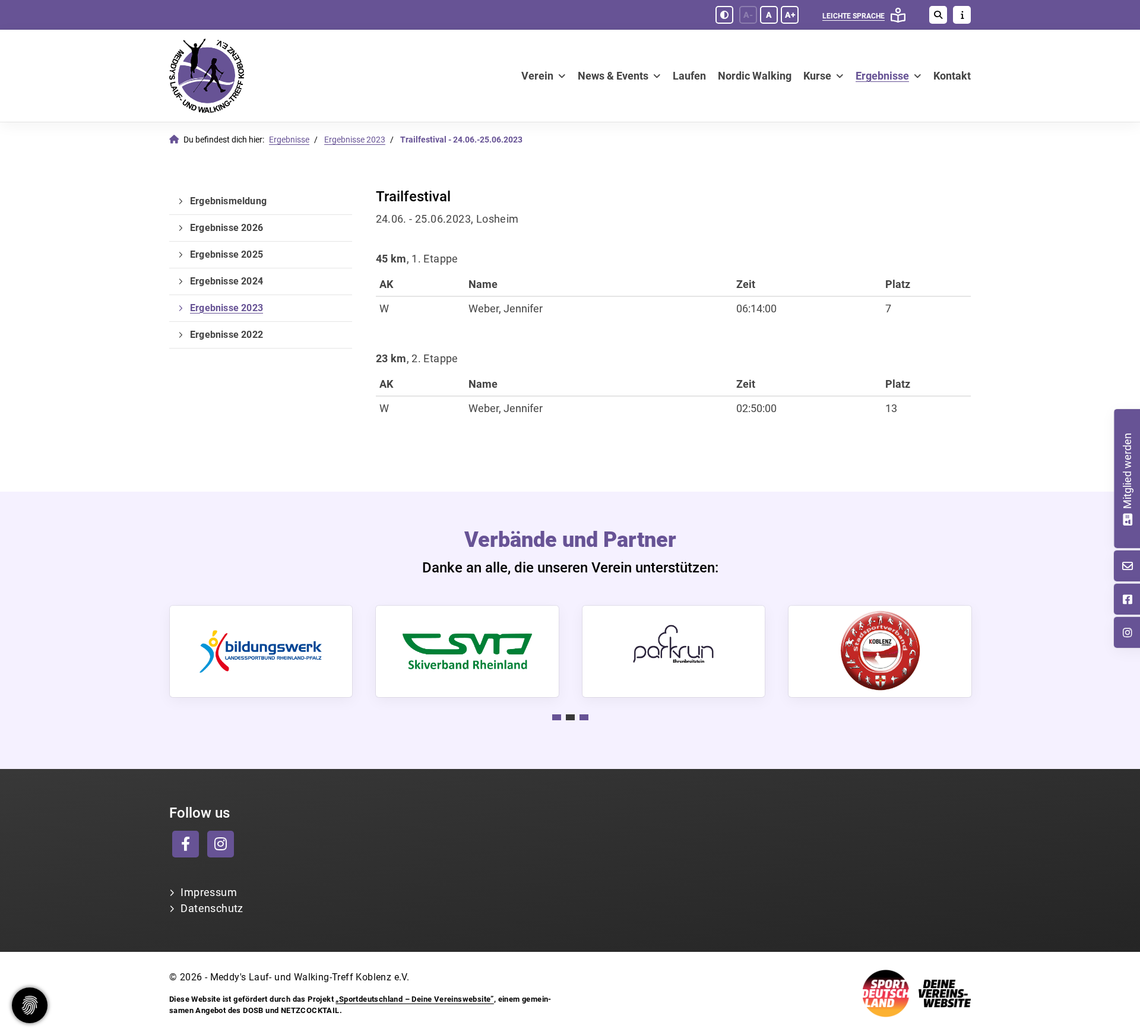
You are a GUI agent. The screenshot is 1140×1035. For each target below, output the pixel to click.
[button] (556, 717)
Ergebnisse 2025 (226, 254)
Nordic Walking (754, 75)
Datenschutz (211, 908)
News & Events (613, 75)
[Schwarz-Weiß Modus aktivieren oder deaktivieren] (724, 15)
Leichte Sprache (853, 16)
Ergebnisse (882, 75)
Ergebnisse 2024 (226, 281)
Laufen (689, 75)
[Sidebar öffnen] (962, 15)
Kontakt (952, 75)
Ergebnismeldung (228, 201)
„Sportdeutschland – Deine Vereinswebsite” (414, 999)
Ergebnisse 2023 (354, 140)
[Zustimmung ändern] (30, 1005)
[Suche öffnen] (938, 15)
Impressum (208, 892)
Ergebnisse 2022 (226, 334)
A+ (790, 15)
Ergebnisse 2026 (226, 227)
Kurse (817, 75)
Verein (537, 75)
